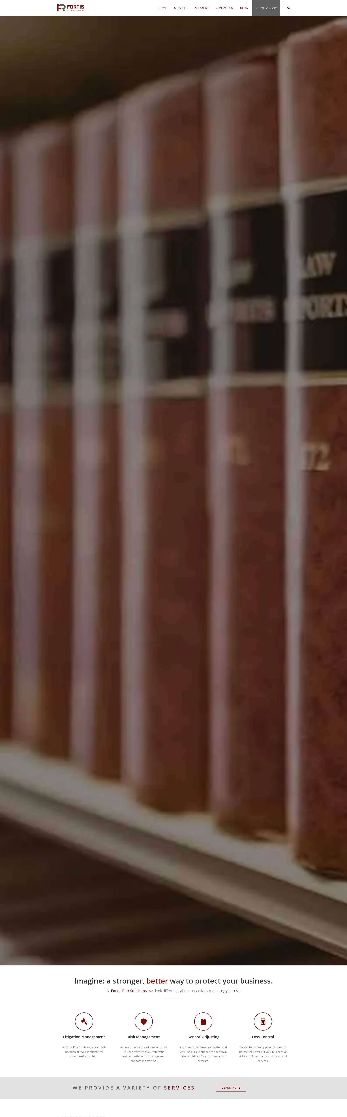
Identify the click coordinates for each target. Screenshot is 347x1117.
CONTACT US (193, 501)
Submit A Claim (266, 8)
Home (162, 8)
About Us (202, 8)
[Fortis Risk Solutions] (70, 8)
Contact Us (224, 8)
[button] (8, 491)
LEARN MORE (152, 501)
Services (181, 8)
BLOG (244, 8)
